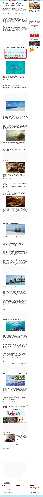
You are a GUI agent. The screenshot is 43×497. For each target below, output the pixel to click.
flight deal (13, 411)
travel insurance (13, 415)
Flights (32, 34)
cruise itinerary (14, 413)
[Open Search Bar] (40, 0)
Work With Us (38, 0)
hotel (14, 412)
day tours (13, 414)
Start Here (25, 0)
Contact (34, 0)
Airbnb (17, 412)
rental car (10, 414)
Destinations (30, 0)
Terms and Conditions (17, 10)
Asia (5, 448)
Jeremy (9, 8)
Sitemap (8, 490)
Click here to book (20, 57)
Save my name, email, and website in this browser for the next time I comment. (16, 479)
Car (36, 35)
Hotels (36, 34)
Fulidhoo (18, 143)
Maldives (8, 448)
